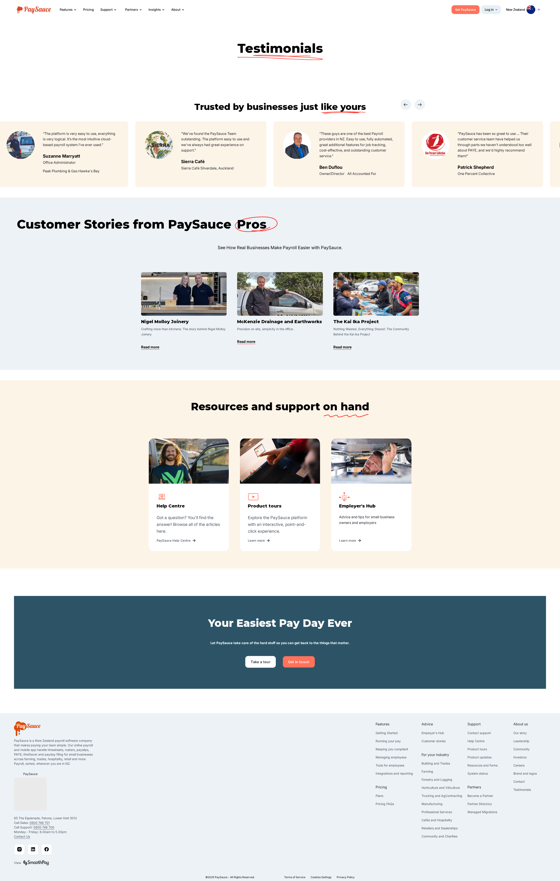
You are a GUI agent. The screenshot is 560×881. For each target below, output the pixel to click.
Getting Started (387, 733)
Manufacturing (432, 804)
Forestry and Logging (437, 779)
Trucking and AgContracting (442, 796)
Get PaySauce (465, 9)
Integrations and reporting (394, 773)
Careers (519, 765)
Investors (520, 757)
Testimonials (522, 789)
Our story (520, 733)
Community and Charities (439, 836)
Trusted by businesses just (257, 106)
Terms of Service (294, 877)
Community (521, 749)
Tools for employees (390, 765)
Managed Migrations (482, 812)
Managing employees (391, 757)
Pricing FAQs (385, 804)
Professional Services (437, 812)
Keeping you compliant (392, 749)
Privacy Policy (346, 877)
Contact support (479, 733)
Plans (379, 796)
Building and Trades (436, 763)
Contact (519, 781)
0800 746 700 (43, 827)
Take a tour (260, 662)
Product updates (479, 757)
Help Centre (476, 741)
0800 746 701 (40, 823)
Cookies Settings (321, 877)
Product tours (477, 749)
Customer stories (434, 741)
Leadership (521, 741)
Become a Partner (480, 796)
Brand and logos (525, 773)
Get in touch (299, 662)
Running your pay (388, 741)
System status (477, 773)
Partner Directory (479, 804)
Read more (150, 347)
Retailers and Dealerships (440, 828)
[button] (68, 9)
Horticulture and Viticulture (441, 787)
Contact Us (22, 836)
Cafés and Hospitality (437, 820)
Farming (427, 771)
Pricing (88, 9)
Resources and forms (482, 765)
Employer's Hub (433, 733)
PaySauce (30, 774)
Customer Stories (73, 224)
